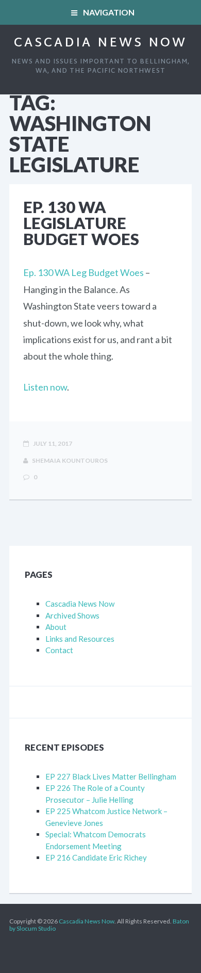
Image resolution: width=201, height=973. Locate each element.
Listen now (45, 387)
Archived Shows (72, 615)
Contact (59, 650)
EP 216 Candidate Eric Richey (96, 857)
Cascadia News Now (100, 43)
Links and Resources (79, 638)
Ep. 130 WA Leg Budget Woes (83, 272)
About (55, 626)
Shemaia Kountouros (69, 460)
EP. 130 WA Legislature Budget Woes (81, 223)
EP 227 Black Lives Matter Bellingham (110, 776)
